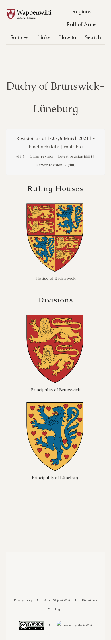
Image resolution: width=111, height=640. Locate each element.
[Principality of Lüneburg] (55, 436)
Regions (81, 11)
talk (55, 147)
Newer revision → (51, 164)
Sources (19, 37)
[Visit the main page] (32, 14)
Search (93, 37)
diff (20, 156)
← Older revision (39, 156)
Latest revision (70, 156)
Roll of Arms (81, 24)
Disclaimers (89, 600)
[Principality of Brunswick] (55, 349)
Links (43, 37)
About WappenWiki (57, 600)
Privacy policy (23, 600)
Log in (59, 609)
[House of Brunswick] (55, 237)
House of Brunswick (56, 278)
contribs (72, 147)
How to (67, 37)
